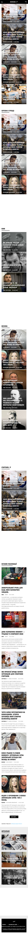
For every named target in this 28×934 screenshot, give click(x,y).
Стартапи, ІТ (4, 678)
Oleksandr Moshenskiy (11, 802)
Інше (3, 594)
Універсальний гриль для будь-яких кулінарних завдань (12, 590)
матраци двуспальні (16, 823)
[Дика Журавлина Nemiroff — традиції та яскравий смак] (14, 620)
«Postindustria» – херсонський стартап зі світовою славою (14, 842)
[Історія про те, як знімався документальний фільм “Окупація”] (14, 282)
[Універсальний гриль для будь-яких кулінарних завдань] (14, 576)
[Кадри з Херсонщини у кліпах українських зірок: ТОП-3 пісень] (14, 74)
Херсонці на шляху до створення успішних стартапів (14, 859)
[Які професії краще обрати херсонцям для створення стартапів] (14, 14)
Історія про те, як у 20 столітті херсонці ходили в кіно (14, 877)
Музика (3, 762)
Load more (13, 816)
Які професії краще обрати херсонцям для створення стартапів (12, 674)
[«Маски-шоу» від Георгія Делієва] (14, 262)
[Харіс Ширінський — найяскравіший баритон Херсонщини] (14, 380)
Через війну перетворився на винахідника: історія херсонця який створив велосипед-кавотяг (13, 715)
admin (6, 594)
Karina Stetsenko (12, 678)
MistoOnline (22, 926)
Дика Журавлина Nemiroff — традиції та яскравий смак (13, 633)
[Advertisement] (14, 212)
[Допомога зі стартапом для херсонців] (14, 94)
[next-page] (24, 837)
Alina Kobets (9, 762)
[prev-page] (21, 837)
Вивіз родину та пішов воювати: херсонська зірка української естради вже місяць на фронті (13, 756)
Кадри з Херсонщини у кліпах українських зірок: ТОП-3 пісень (14, 797)
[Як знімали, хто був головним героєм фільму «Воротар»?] (14, 242)
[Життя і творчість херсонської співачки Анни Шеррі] (14, 420)
